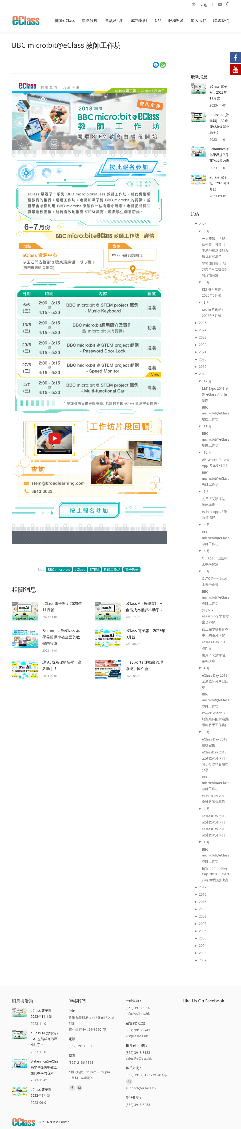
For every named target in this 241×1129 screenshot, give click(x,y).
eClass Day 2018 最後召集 (214, 742)
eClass (80, 569)
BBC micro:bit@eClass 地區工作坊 (215, 413)
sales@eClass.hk (139, 1058)
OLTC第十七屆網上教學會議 (214, 561)
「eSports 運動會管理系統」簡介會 (144, 665)
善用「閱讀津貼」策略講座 (215, 501)
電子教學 (132, 569)
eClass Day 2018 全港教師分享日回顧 (215, 681)
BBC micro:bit (59, 569)
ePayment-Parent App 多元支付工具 (215, 462)
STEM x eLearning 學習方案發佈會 (215, 616)
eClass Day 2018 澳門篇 (214, 645)
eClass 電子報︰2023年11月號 (62, 606)
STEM (94, 569)
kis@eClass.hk (137, 1036)
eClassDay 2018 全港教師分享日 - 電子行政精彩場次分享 (215, 761)
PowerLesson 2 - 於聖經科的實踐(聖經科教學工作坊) (215, 719)
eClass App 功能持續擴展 (214, 514)
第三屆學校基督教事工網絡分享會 (215, 632)
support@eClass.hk (141, 1088)
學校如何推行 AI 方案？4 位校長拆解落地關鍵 (215, 269)
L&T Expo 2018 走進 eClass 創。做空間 (215, 394)
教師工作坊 (112, 569)
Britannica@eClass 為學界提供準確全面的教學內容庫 (61, 637)
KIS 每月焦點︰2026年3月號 (213, 312)
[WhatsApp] (163, 65)
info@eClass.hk (138, 1013)
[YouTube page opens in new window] (220, 4)
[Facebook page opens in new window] (213, 4)
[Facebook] (156, 65)
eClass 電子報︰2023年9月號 (145, 634)
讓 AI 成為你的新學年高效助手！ (62, 665)
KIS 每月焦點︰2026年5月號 (213, 292)
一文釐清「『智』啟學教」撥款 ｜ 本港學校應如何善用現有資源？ (215, 247)
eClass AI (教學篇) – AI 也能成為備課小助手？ (144, 606)
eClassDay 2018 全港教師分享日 (214, 799)
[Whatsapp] (129, 1082)
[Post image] (25, 611)
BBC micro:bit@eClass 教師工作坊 (215, 478)
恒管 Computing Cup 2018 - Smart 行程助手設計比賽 (215, 874)
